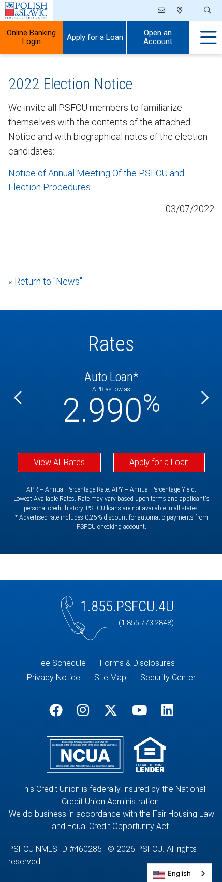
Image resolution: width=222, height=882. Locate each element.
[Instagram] (83, 711)
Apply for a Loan (95, 37)
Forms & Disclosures (137, 663)
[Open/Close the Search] (206, 11)
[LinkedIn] (167, 711)
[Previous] (18, 398)
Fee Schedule (61, 663)
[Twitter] (110, 711)
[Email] (162, 10)
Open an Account (157, 37)
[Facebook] (56, 711)
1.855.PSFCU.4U (127, 606)
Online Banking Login (31, 37)
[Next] (204, 398)
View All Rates (59, 462)
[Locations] (180, 10)
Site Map (110, 677)
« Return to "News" (45, 281)
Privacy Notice (53, 677)
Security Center (168, 677)
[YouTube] (139, 711)
